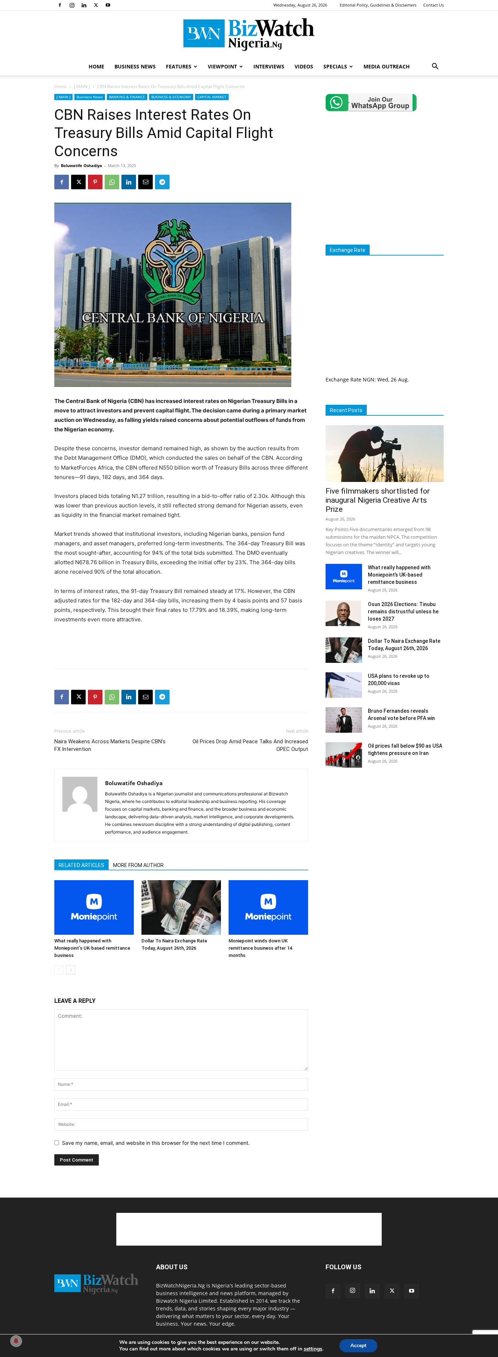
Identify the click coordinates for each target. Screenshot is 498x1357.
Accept (358, 1345)
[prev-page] (58, 969)
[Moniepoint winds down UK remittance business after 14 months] (268, 907)
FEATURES (178, 66)
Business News (90, 96)
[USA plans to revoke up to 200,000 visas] (344, 685)
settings (313, 1349)
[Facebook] (59, 5)
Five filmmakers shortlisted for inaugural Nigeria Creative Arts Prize (378, 500)
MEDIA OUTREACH (386, 66)
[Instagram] (71, 5)
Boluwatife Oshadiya (81, 165)
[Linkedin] (83, 5)
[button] (435, 67)
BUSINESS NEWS (135, 66)
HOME (96, 66)
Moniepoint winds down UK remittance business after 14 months (260, 948)
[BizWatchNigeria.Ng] (249, 34)
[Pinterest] (95, 182)
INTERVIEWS (268, 66)
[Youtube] (107, 5)
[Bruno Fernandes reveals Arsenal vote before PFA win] (344, 720)
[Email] (145, 182)
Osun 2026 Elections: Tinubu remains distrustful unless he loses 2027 (403, 611)
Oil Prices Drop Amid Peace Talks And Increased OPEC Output (250, 745)
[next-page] (70, 969)
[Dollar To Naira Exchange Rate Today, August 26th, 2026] (181, 907)
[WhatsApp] (112, 182)
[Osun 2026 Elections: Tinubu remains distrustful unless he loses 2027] (344, 613)
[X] (95, 5)
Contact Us (433, 5)
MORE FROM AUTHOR (138, 865)
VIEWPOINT (222, 66)
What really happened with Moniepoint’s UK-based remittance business (92, 948)
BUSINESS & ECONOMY (171, 96)
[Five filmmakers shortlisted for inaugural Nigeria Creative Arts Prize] (385, 453)
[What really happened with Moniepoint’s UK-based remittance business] (94, 907)
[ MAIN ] (82, 86)
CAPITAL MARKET (211, 96)
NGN (368, 379)
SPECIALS (335, 66)
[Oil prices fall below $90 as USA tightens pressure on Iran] (344, 755)
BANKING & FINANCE (127, 96)
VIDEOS (304, 66)
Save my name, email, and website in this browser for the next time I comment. (156, 1143)
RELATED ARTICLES (81, 865)
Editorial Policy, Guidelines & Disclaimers (378, 5)
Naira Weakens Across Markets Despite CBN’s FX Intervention (110, 745)
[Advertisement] (181, 645)
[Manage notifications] (16, 1341)
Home (60, 86)
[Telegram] (162, 182)
